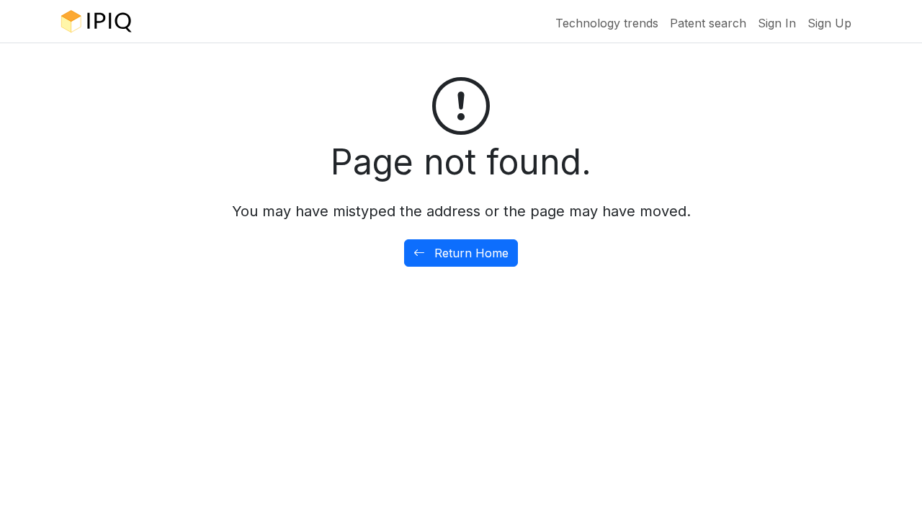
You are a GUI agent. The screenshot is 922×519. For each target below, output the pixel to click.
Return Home (470, 253)
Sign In (777, 23)
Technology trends (606, 23)
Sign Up (829, 23)
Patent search (708, 23)
